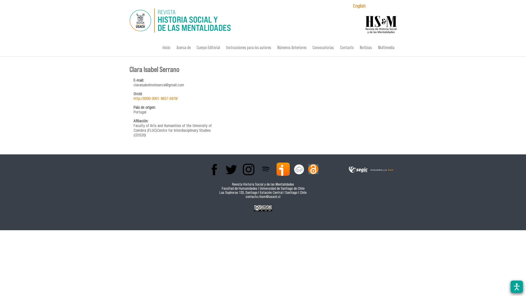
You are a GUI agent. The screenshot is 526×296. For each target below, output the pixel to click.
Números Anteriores (292, 47)
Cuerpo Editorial (208, 47)
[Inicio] (222, 21)
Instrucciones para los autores (248, 47)
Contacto (347, 47)
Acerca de (183, 47)
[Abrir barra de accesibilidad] (517, 287)
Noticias (366, 47)
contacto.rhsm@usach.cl (263, 197)
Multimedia (386, 47)
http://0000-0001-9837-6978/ (156, 99)
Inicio (166, 47)
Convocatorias (323, 47)
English (359, 6)
